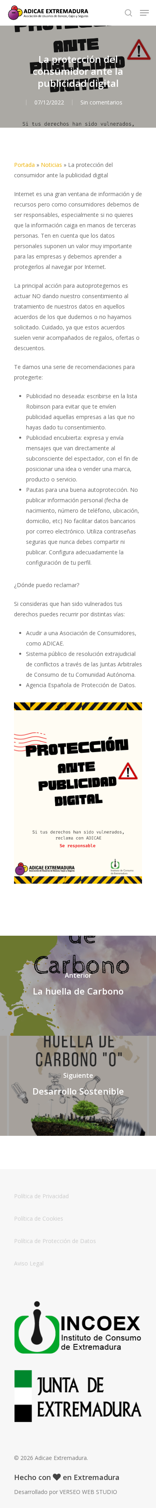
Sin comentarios (101, 102)
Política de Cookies (38, 1218)
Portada (24, 164)
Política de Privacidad (41, 1196)
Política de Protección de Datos (55, 1241)
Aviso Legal (29, 1263)
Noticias (51, 164)
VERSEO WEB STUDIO (88, 1492)
